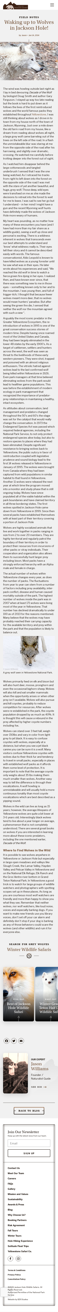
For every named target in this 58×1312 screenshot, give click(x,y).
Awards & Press (16, 1204)
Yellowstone (39, 114)
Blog (10, 1209)
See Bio (36, 1087)
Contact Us (14, 1168)
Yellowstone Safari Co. (20, 1251)
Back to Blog (29, 1111)
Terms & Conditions (16, 1270)
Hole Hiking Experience (20, 1241)
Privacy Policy (14, 1275)
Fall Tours (13, 1230)
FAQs (10, 1183)
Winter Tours (14, 1235)
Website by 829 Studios (18, 1299)
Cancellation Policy (17, 1279)
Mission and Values (18, 1194)
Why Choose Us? (17, 1215)
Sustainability (15, 1199)
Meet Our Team (16, 1173)
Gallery (11, 1189)
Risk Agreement (16, 1225)
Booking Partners (17, 1220)
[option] (18, 994)
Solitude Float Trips (18, 1246)
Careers (12, 1178)
